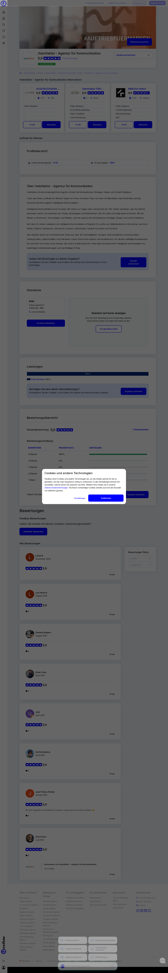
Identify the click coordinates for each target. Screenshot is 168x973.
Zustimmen (106, 498)
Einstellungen (80, 498)
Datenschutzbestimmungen (56, 487)
